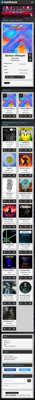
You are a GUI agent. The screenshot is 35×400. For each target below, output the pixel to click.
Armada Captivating (9, 249)
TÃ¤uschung (9, 245)
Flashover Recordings (10, 300)
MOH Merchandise (9, 359)
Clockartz (6, 221)
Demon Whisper (9, 108)
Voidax (26, 170)
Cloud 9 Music (25, 172)
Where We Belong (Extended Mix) (14, 219)
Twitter (25, 370)
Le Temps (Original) (26, 270)
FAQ (5, 344)
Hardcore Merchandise (10, 358)
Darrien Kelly (23, 145)
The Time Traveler (25, 223)
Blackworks (15, 60)
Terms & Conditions (9, 346)
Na (30, 272)
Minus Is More (25, 198)
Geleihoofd (25, 143)
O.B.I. (9, 272)
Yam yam (9, 145)
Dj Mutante (23, 272)
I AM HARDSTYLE (9, 223)
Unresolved (25, 247)
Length (6, 72)
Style (5, 66)
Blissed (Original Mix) (10, 270)
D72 (9, 247)
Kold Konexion (25, 196)
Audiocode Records (9, 274)
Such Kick (9, 194)
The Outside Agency (26, 298)
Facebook (10, 370)
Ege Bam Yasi (9, 170)
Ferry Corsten (9, 298)
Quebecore (25, 274)
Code (5, 69)
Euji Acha (9, 323)
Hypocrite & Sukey (25, 194)
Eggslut (9, 168)
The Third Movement (10, 198)
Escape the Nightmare (27, 245)
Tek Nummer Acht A (10, 321)
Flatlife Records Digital (10, 172)
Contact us (7, 342)
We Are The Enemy (26, 168)
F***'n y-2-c (9, 143)
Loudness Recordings (26, 249)
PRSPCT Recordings (26, 300)
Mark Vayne (13, 221)
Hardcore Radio (8, 356)
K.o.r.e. (9, 147)
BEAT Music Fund (25, 147)
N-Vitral (9, 196)
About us (6, 341)
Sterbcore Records (9, 325)
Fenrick (15, 58)
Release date (8, 63)
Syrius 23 (25, 221)
